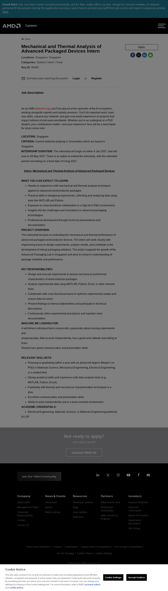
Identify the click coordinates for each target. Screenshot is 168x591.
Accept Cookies (136, 577)
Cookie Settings (113, 577)
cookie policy (16, 587)
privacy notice (92, 584)
